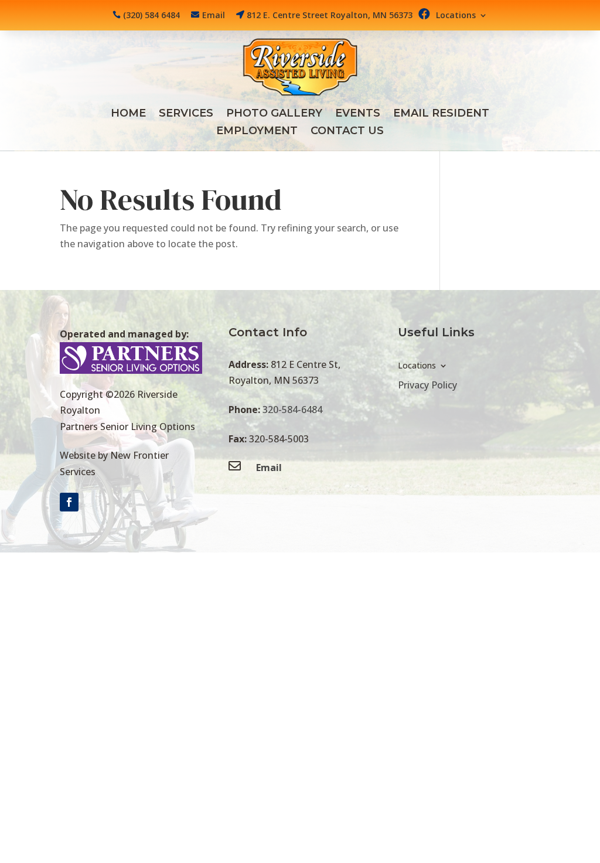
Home (128, 114)
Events (357, 114)
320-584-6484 (292, 409)
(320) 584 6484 (151, 15)
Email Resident (441, 114)
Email (213, 15)
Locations (456, 16)
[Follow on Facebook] (69, 502)
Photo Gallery (274, 114)
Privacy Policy (427, 384)
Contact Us (347, 132)
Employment (257, 132)
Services (186, 114)
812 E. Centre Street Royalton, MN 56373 (329, 15)
